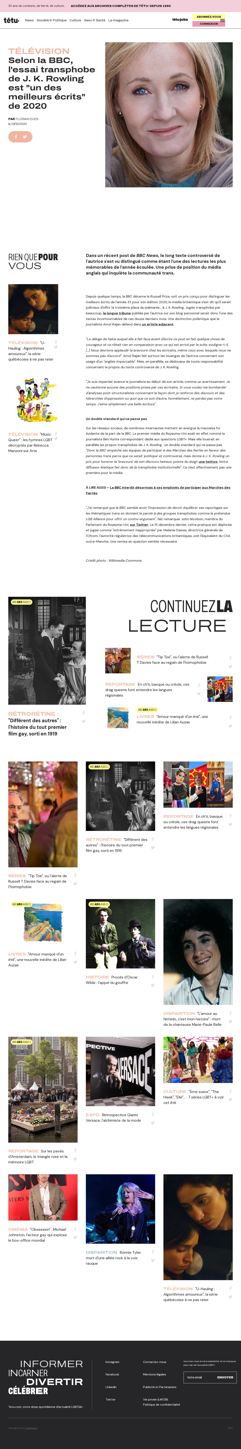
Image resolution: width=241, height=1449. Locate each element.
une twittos (208, 461)
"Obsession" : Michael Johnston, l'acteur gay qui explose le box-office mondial (37, 1235)
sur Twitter (139, 524)
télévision (39, 51)
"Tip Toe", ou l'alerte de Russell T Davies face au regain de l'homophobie (37, 881)
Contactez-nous (154, 1362)
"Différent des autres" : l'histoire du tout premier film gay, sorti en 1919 (37, 727)
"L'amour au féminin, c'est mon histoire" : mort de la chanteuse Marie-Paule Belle (192, 1019)
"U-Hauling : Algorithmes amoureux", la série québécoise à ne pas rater (190, 1294)
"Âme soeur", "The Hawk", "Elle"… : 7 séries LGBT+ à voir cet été (193, 1097)
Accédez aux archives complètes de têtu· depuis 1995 (121, 6)
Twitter (111, 1399)
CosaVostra (31, 1428)
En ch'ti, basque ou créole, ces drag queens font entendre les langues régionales (147, 690)
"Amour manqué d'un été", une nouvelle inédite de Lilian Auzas (37, 960)
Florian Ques (27, 119)
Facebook (112, 1374)
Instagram (112, 1362)
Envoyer (225, 1377)
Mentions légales (154, 1374)
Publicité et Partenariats (159, 1387)
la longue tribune (117, 313)
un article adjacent (157, 324)
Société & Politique (51, 20)
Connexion (209, 23)
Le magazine (118, 20)
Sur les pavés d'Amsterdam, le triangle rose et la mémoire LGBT (37, 1156)
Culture (75, 20)
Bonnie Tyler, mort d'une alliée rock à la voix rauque (113, 1258)
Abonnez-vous (209, 16)
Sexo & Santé (94, 20)
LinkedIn (111, 1387)
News (29, 20)
